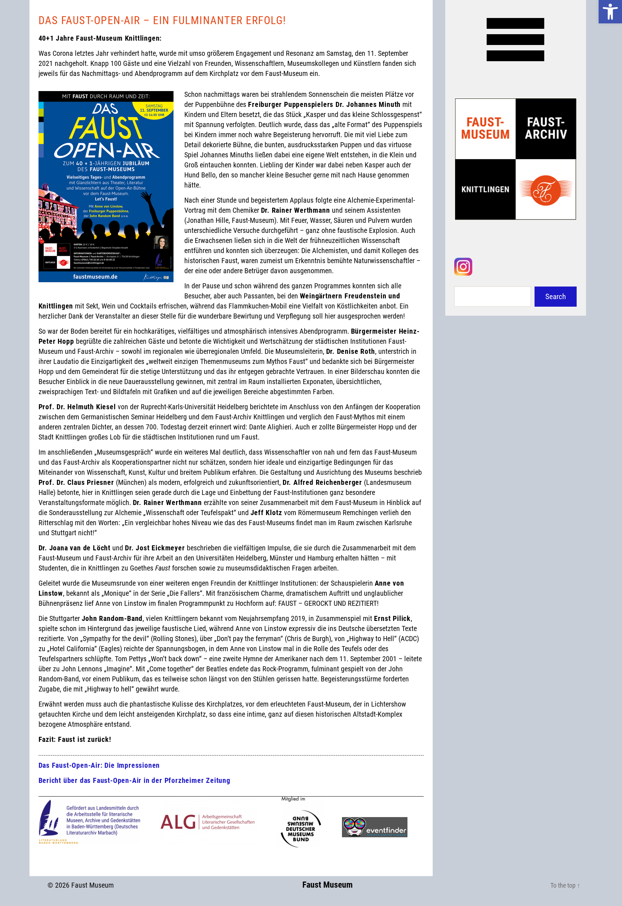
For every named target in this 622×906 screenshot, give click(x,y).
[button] (610, 11)
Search (555, 296)
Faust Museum (92, 885)
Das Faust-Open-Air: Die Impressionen (99, 765)
